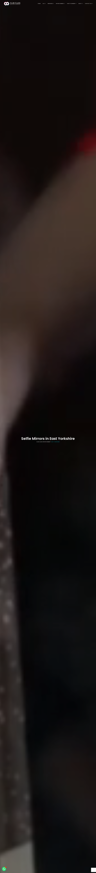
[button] (4, 869)
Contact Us (88, 3)
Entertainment (60, 3)
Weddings (50, 3)
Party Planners (71, 3)
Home (39, 3)
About (80, 3)
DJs (44, 3)
